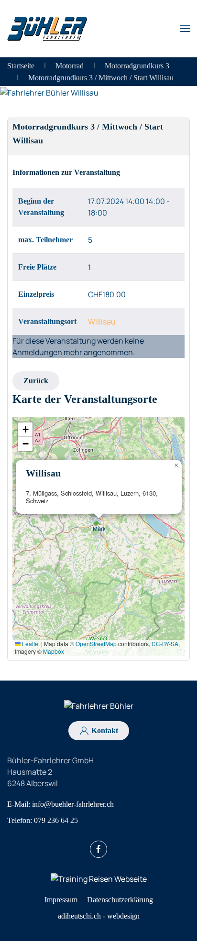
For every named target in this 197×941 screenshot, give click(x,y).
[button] (185, 28)
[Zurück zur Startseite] (47, 28)
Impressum (60, 900)
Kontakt (104, 730)
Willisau (102, 321)
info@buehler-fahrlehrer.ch (73, 804)
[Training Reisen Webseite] (99, 878)
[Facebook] (98, 849)
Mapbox (53, 651)
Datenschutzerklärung (120, 900)
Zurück (35, 381)
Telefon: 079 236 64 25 (42, 820)
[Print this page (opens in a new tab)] (59, 141)
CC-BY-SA (165, 643)
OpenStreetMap (96, 643)
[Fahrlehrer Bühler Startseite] (98, 705)
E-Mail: (60, 804)
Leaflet (30, 643)
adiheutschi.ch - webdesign (99, 916)
